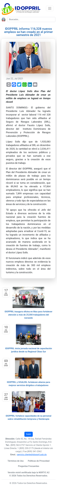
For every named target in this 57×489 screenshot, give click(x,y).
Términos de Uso (16, 461)
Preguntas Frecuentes (28, 466)
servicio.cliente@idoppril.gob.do (32, 454)
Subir (28, 434)
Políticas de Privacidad (38, 461)
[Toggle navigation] (49, 8)
